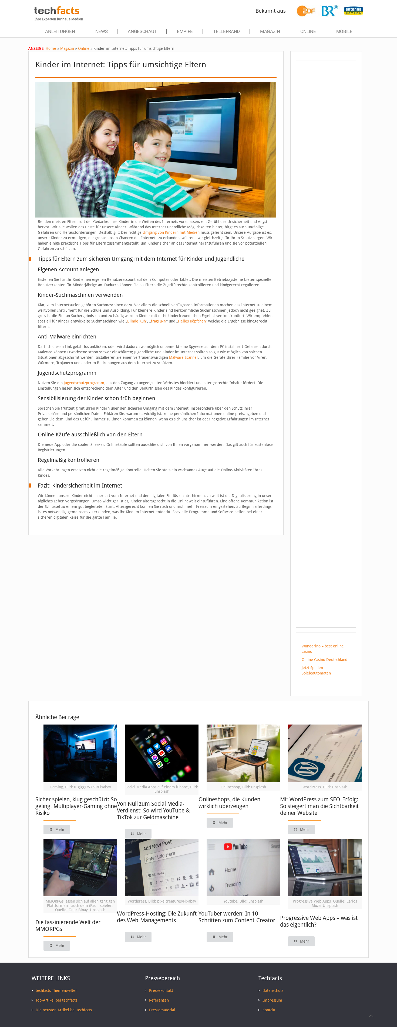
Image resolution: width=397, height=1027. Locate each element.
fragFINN (158, 321)
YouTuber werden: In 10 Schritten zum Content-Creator (236, 917)
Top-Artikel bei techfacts (56, 1000)
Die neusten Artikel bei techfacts (64, 1010)
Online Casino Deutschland (324, 659)
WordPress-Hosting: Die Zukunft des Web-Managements (157, 917)
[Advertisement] (326, 162)
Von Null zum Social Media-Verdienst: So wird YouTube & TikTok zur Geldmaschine (153, 810)
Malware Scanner (183, 357)
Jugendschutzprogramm (84, 383)
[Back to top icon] (371, 1016)
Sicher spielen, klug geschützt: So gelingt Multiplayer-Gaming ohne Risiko (76, 806)
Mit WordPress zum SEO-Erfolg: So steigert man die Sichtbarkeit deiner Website (319, 806)
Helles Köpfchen (192, 321)
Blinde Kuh (136, 321)
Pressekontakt (161, 990)
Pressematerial (162, 1010)
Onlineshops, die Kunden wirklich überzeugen (229, 802)
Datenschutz (273, 990)
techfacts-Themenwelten (57, 990)
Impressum (272, 1000)
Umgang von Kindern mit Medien (171, 232)
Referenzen (159, 1000)
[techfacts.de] (56, 13)
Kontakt (269, 1010)
